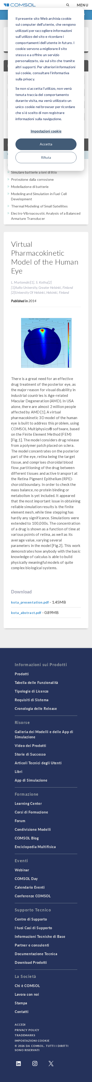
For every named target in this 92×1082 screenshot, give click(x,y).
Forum (20, 820)
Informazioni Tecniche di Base (40, 936)
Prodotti (22, 673)
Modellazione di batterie (30, 186)
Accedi (20, 1024)
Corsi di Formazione (31, 812)
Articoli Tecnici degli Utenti (38, 762)
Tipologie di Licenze (32, 691)
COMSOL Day (26, 878)
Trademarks (25, 1035)
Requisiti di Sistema (32, 699)
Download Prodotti (31, 962)
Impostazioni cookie (46, 131)
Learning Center (28, 803)
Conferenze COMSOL (33, 895)
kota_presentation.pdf (30, 602)
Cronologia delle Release (36, 708)
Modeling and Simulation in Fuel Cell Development (39, 196)
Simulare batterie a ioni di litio (34, 172)
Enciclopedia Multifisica (35, 846)
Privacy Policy (27, 1030)
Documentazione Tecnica (36, 953)
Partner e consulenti (32, 945)
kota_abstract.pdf (26, 612)
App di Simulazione (31, 780)
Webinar (22, 869)
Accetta (46, 144)
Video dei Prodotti (30, 745)
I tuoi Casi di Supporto (33, 927)
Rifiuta (46, 157)
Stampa (21, 1002)
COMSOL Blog (27, 837)
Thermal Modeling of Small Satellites (39, 206)
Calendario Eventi (30, 887)
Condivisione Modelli (33, 829)
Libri (19, 771)
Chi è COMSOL (27, 985)
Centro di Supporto (31, 919)
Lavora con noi (27, 994)
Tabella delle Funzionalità (36, 682)
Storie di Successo (30, 754)
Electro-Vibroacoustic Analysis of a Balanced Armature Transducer (46, 216)
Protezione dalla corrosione (32, 179)
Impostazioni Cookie (32, 1040)
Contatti (22, 1011)
